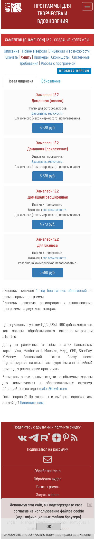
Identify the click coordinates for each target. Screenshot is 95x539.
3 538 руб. (47, 128)
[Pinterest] (66, 438)
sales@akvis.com (53, 388)
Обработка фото (48, 471)
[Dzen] (56, 438)
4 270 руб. (47, 224)
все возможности (54, 210)
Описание (11, 51)
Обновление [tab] (51, 81)
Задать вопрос (47, 494)
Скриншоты (60, 57)
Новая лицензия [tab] (20, 81)
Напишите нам (31, 402)
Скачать (11, 57)
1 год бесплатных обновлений (61, 290)
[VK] (22, 438)
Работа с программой (58, 63)
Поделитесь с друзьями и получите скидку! (48, 427)
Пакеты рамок (47, 486)
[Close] (89, 505)
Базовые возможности (47, 113)
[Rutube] (45, 437)
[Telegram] (33, 438)
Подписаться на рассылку (47, 449)
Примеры (41, 57)
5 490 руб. (47, 272)
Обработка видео (47, 479)
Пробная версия (74, 71)
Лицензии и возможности (69, 51)
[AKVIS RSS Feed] (74, 438)
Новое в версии (34, 51)
